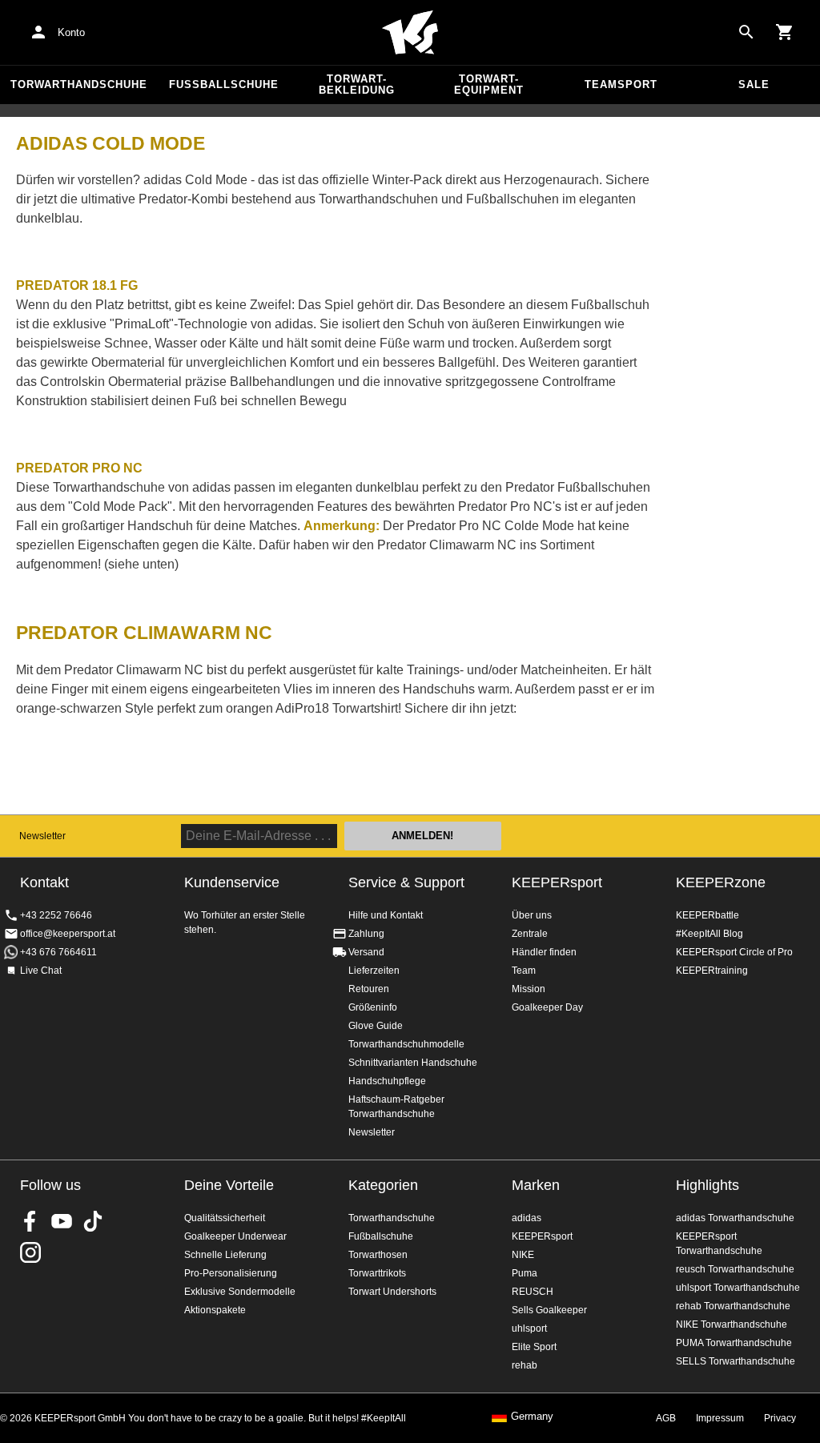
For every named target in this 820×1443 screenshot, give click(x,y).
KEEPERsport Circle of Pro (734, 952)
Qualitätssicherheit (224, 1218)
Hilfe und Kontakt (385, 915)
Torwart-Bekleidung (357, 84)
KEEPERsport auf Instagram (30, 1252)
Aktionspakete (215, 1310)
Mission (528, 989)
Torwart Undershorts (392, 1291)
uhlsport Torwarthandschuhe (738, 1287)
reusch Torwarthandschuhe (735, 1269)
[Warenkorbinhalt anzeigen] (785, 32)
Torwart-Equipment (489, 84)
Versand (366, 952)
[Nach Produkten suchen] (746, 32)
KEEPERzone (721, 882)
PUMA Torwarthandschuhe (734, 1343)
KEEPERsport (557, 882)
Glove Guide (375, 1025)
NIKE (523, 1254)
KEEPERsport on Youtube (61, 1221)
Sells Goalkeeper (549, 1310)
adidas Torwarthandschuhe (735, 1218)
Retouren (368, 989)
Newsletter (42, 836)
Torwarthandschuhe (78, 84)
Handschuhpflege (387, 1081)
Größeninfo (372, 1007)
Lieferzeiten (374, 970)
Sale (754, 84)
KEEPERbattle (707, 915)
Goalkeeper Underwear (235, 1236)
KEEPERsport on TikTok (92, 1221)
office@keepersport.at (67, 933)
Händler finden (544, 952)
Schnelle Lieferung (225, 1254)
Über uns (532, 915)
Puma (524, 1273)
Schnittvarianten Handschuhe (412, 1062)
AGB (666, 1418)
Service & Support (406, 882)
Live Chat (41, 970)
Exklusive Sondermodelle (239, 1291)
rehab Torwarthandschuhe (733, 1306)
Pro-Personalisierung (230, 1273)
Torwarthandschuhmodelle (406, 1044)
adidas (526, 1218)
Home (410, 32)
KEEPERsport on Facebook (30, 1221)
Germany (532, 1416)
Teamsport (621, 84)
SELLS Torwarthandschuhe (735, 1361)
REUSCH (532, 1291)
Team (524, 970)
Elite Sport (534, 1347)
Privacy (780, 1418)
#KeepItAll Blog (709, 933)
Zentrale (530, 933)
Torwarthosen (378, 1254)
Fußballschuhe (224, 84)
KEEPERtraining (712, 970)
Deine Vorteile (229, 1185)
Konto (71, 32)
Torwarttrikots (377, 1273)
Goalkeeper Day (547, 1007)
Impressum (720, 1418)
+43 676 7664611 (58, 952)
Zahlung (366, 933)
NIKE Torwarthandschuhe (731, 1324)
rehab (524, 1365)
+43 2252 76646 (56, 915)
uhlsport (529, 1328)
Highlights (707, 1185)
